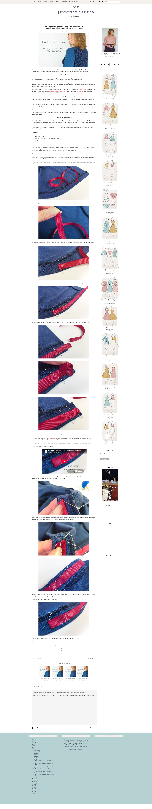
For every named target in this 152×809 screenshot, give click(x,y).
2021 (33, 742)
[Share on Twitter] (88, 659)
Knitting (71, 745)
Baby (65, 743)
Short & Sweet (84, 748)
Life (87, 743)
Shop (39, 1)
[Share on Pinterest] (91, 659)
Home (33, 1)
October (35, 753)
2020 (33, 744)
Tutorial (72, 740)
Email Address (103, 453)
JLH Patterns (84, 740)
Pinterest (77, 645)
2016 (33, 784)
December (36, 750)
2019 (33, 745)
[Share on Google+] (95, 659)
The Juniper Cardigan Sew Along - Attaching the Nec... (43, 766)
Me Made (80, 741)
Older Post (92, 727)
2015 (33, 786)
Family (67, 745)
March (35, 780)
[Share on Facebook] (86, 659)
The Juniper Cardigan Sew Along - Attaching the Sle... (43, 775)
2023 (33, 740)
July (34, 757)
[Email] (102, 1)
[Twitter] (90, 1)
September (36, 754)
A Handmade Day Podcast (82, 744)
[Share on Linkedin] (93, 659)
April (35, 778)
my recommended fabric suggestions (58, 91)
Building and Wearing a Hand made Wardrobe (74, 746)
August (35, 756)
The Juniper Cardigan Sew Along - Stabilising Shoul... (43, 769)
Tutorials (58, 1)
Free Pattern (78, 748)
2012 (33, 790)
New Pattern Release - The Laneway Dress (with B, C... (43, 772)
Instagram (55, 645)
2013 (33, 789)
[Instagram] (93, 1)
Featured (73, 748)
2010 (33, 793)
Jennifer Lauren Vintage (78, 749)
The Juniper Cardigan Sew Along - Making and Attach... (43, 764)
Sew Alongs (64, 1)
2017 (33, 748)
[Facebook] (87, 1)
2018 (33, 747)
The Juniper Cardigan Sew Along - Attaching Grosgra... (43, 761)
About (45, 1)
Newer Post (37, 727)
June (35, 759)
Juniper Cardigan (83, 89)
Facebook (70, 645)
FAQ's (51, 1)
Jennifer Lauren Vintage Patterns (79, 743)
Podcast (82, 645)
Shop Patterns (47, 645)
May (35, 777)
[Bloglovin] (99, 1)
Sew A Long (68, 743)
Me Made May (68, 741)
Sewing (66, 740)
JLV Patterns (77, 740)
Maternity (85, 741)
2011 (33, 792)
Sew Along (64, 23)
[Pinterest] (96, 1)
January (35, 783)
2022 (33, 741)
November (36, 751)
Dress (65, 745)
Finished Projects (73, 1)
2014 (33, 787)
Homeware (71, 749)
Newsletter (62, 645)
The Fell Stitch (52, 438)
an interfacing (80, 91)
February (36, 781)
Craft (70, 748)
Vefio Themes (83, 801)
